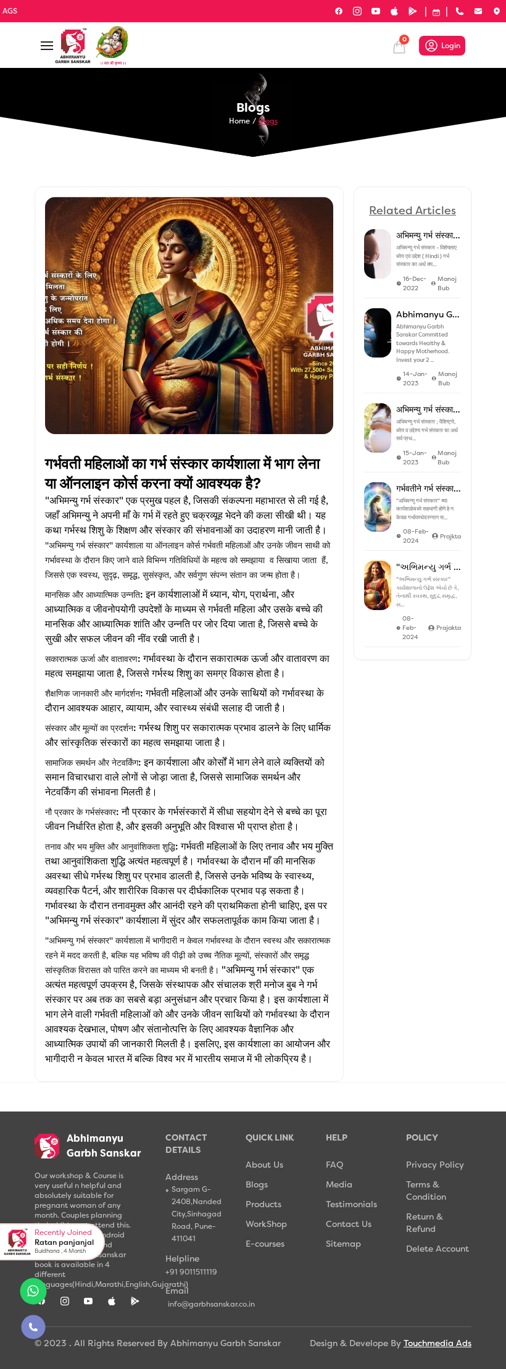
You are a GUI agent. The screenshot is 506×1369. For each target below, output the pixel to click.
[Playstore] (413, 11)
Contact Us (348, 1223)
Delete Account (437, 1248)
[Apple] (394, 11)
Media (339, 1184)
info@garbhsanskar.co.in (199, 1304)
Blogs (268, 121)
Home (239, 121)
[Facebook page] (339, 11)
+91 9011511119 (191, 1272)
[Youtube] (376, 11)
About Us (264, 1164)
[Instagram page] (357, 11)
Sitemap (343, 1243)
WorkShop (266, 1223)
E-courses (265, 1243)
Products (263, 1204)
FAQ (334, 1164)
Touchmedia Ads (437, 1343)
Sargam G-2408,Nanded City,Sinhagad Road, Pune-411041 (197, 1214)
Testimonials (351, 1204)
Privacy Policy (435, 1164)
